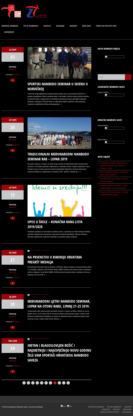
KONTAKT (73, 25)
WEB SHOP (86, 25)
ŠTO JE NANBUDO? (31, 25)
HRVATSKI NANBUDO (10, 25)
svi (10, 252)
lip (10, 120)
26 (12, 127)
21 (12, 260)
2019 (14, 49)
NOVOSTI (47, 25)
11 (68, 383)
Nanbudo (16, 75)
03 (12, 57)
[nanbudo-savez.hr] (24, 17)
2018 (15, 340)
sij (10, 296)
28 (12, 304)
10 (64, 383)
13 (12, 195)
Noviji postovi (9, 382)
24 (12, 348)
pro (10, 340)
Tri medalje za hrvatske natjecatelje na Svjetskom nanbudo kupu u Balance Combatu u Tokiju (113, 165)
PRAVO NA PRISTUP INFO (106, 25)
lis (10, 49)
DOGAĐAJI (60, 25)
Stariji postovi (83, 382)
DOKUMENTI (9, 32)
